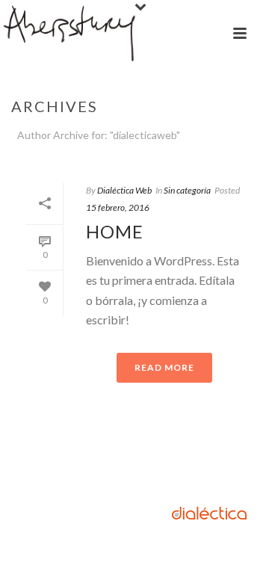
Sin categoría (187, 190)
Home (114, 231)
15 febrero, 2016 (117, 207)
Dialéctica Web (124, 190)
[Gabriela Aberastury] (70, 33)
